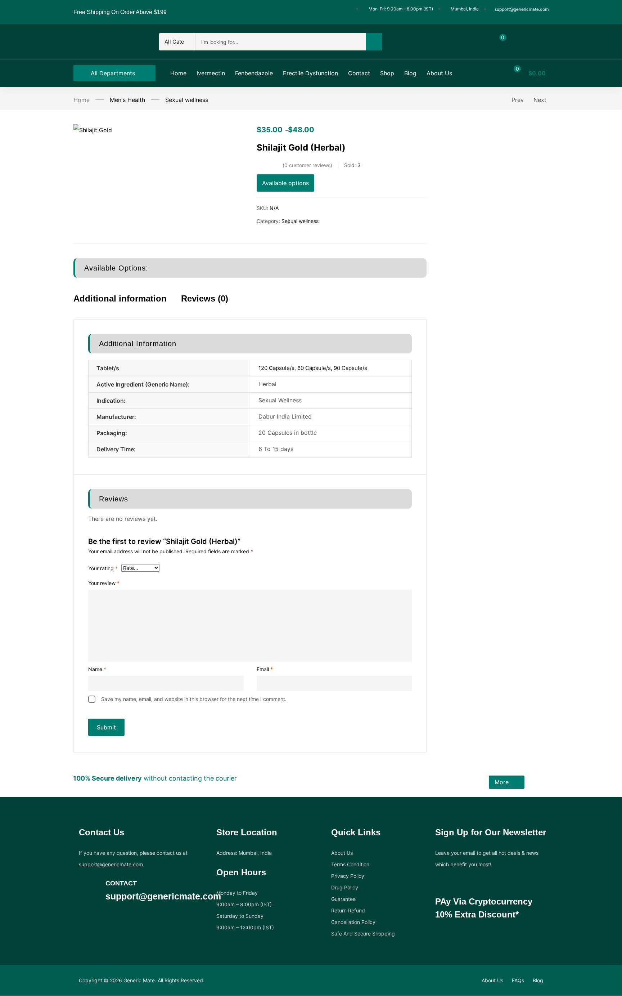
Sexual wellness (186, 99)
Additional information (120, 298)
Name (97, 669)
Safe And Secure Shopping (363, 933)
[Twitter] (96, 922)
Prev (517, 99)
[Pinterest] (138, 922)
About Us (342, 853)
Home (81, 99)
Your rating (103, 568)
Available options (285, 183)
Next (539, 99)
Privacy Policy (347, 876)
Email (265, 669)
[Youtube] (124, 922)
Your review (104, 583)
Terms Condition (350, 864)
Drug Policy (344, 887)
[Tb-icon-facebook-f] (82, 922)
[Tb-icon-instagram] (110, 922)
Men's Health (127, 99)
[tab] (127, 305)
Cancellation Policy (353, 922)
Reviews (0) (204, 298)
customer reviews (307, 165)
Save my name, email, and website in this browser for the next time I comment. (194, 699)
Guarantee (343, 899)
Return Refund (348, 910)
